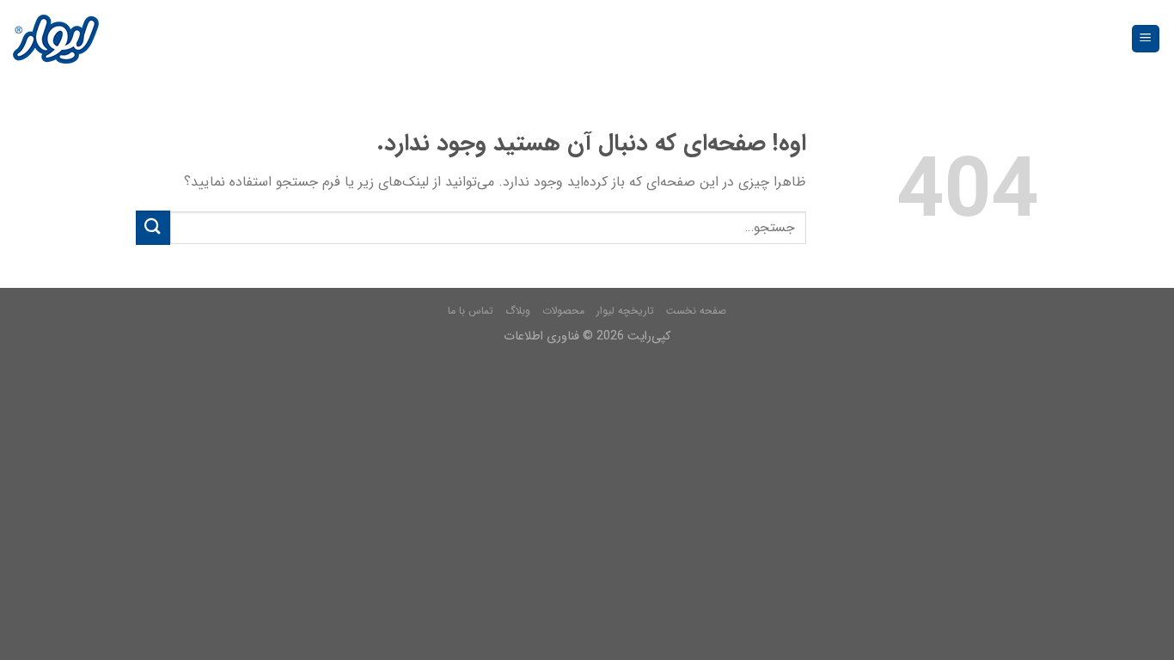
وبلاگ (517, 310)
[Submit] (153, 227)
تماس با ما (470, 310)
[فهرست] (1146, 39)
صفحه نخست (696, 310)
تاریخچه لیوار (625, 310)
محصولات (563, 310)
